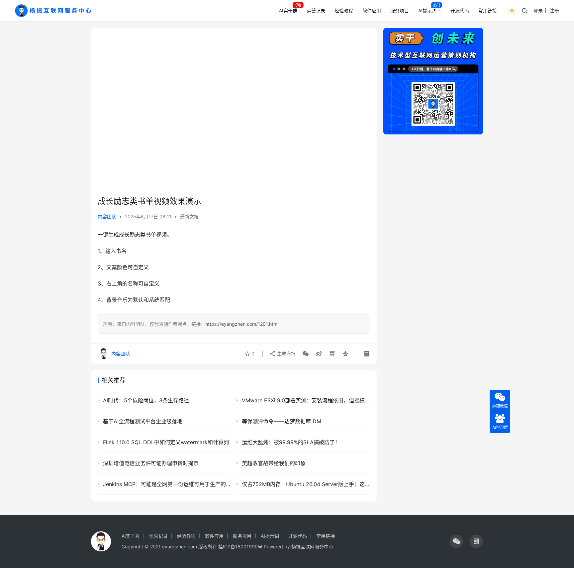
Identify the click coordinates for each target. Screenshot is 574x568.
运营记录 (316, 10)
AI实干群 (288, 10)
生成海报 (286, 353)
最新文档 (189, 216)
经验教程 (344, 10)
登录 (538, 10)
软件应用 (371, 10)
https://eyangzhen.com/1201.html (241, 324)
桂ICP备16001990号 (240, 546)
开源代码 (459, 10)
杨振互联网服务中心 (312, 546)
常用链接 (487, 10)
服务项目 (399, 10)
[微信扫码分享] (306, 354)
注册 (554, 10)
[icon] (456, 541)
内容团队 (107, 216)
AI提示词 (427, 10)
